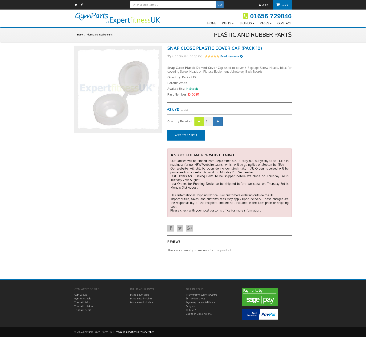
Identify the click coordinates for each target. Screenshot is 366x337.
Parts (227, 23)
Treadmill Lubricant (84, 306)
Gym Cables (80, 294)
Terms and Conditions (125, 332)
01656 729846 (271, 16)
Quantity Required (179, 121)
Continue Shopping (187, 56)
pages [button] (265, 23)
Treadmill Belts (82, 302)
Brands (246, 23)
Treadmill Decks (82, 310)
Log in (264, 4)
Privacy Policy (147, 332)
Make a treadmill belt (141, 298)
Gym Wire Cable (82, 298)
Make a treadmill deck (141, 302)
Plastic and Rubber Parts (99, 34)
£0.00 (285, 4)
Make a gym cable (139, 294)
